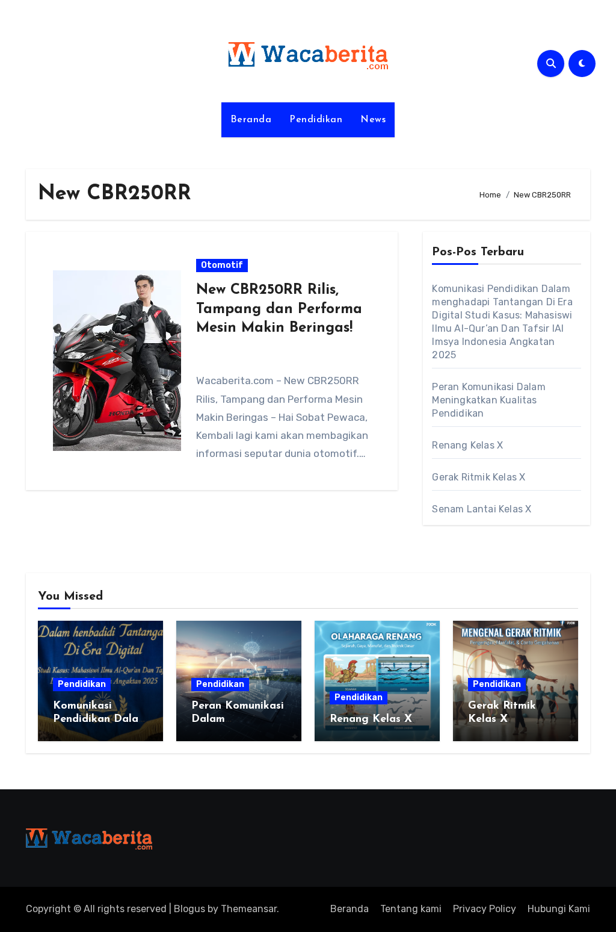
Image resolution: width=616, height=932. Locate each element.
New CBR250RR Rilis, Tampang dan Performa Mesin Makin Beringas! (279, 309)
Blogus (189, 909)
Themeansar (249, 909)
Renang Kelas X (467, 445)
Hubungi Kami (559, 909)
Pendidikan (315, 120)
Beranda (251, 120)
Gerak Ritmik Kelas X (478, 477)
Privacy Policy (484, 909)
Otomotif (222, 265)
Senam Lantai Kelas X (481, 509)
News (373, 120)
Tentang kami (411, 909)
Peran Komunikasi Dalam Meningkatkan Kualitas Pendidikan (488, 400)
